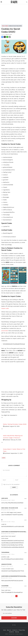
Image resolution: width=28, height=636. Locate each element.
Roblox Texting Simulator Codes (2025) (14, 424)
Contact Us (14, 630)
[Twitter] (14, 625)
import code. (5, 308)
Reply (25, 498)
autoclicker (4, 330)
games (3, 457)
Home (3, 25)
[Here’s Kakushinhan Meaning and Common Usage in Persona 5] (6, 431)
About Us (9, 630)
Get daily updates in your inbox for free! (13, 610)
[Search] (26, 2)
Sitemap (17, 631)
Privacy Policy (22, 630)
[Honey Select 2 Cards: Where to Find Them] (6, 444)
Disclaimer (11, 631)
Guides (6, 25)
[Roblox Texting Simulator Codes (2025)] (6, 419)
